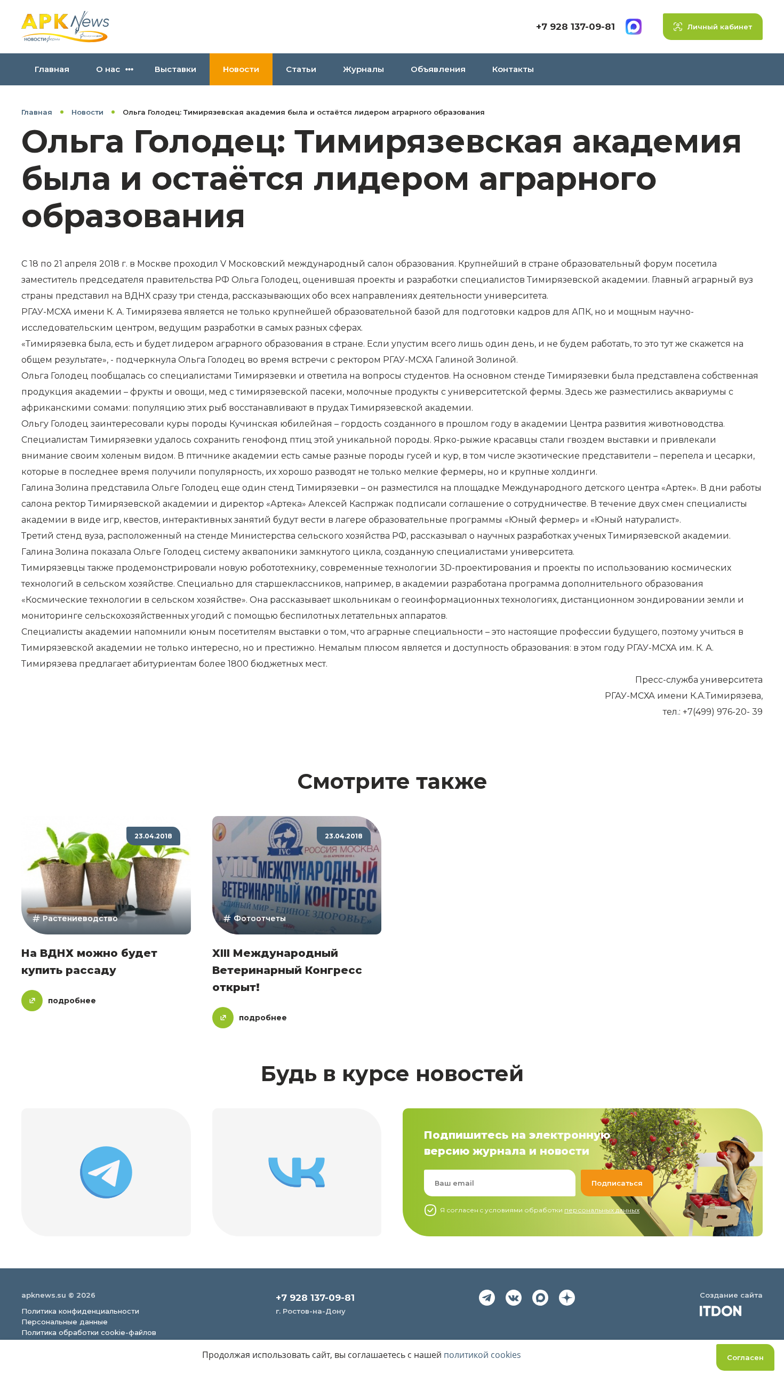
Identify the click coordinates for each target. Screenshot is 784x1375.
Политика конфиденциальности (80, 1311)
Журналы (363, 69)
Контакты (513, 69)
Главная (52, 69)
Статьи (301, 69)
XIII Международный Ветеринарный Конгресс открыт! (287, 970)
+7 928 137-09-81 (575, 26)
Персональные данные (64, 1321)
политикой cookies (482, 1355)
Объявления (438, 69)
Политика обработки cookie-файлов (88, 1332)
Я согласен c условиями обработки (539, 1210)
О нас (108, 69)
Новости (241, 69)
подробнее (72, 1000)
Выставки (175, 69)
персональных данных (601, 1210)
